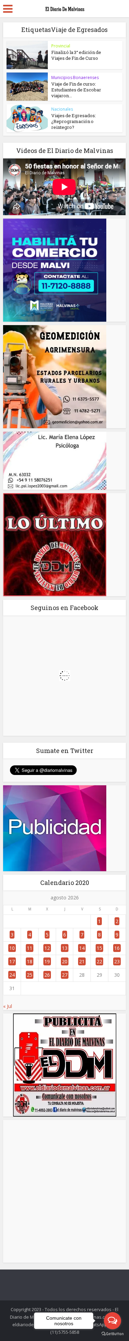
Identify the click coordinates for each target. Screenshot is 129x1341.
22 (99, 961)
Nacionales (62, 109)
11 (29, 948)
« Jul (7, 1006)
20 (64, 961)
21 (82, 961)
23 (117, 961)
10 (12, 948)
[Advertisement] (64, 1191)
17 (12, 961)
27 (64, 975)
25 (29, 975)
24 (12, 975)
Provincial (60, 46)
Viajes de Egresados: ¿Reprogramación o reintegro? (73, 121)
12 (47, 948)
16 (117, 948)
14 (82, 948)
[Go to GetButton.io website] (112, 1334)
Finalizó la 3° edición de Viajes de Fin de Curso (76, 55)
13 (64, 948)
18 (29, 961)
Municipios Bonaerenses (75, 77)
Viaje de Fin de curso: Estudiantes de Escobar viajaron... (76, 90)
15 (99, 948)
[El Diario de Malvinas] (64, 7)
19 (47, 961)
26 (47, 975)
